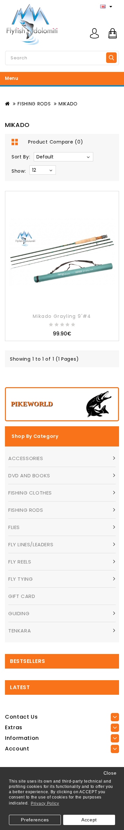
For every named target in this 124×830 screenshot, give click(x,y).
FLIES (14, 527)
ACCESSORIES (25, 458)
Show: (19, 171)
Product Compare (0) (55, 142)
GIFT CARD (21, 596)
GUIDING (18, 613)
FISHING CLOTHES (30, 492)
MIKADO (68, 103)
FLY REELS (19, 561)
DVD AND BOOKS (29, 475)
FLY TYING (20, 578)
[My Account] (94, 33)
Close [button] (110, 773)
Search (111, 57)
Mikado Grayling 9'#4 (62, 316)
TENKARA (19, 630)
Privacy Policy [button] (45, 803)
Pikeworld (32, 403)
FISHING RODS (34, 103)
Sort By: (21, 156)
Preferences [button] (35, 819)
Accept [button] (89, 819)
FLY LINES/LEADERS (30, 544)
